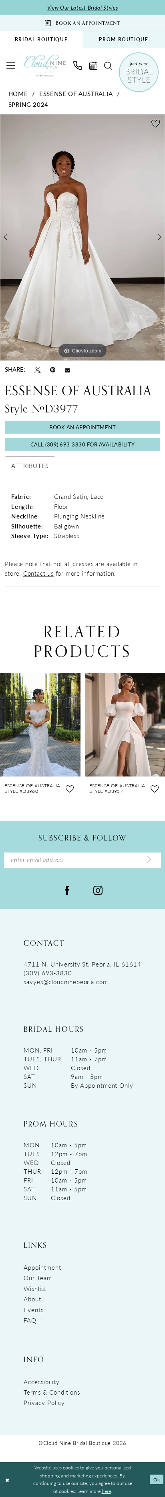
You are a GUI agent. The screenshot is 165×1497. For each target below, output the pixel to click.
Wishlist (35, 1288)
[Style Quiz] (139, 72)
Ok (156, 1479)
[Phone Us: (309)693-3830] (78, 65)
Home (18, 93)
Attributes (30, 465)
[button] (11, 65)
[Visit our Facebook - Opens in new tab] (67, 890)
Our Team (38, 1277)
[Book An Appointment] (93, 66)
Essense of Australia (76, 93)
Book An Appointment (82, 427)
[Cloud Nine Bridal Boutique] (45, 66)
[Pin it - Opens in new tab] (53, 370)
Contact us (38, 573)
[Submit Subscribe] (149, 860)
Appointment (42, 1267)
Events (34, 1309)
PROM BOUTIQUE (123, 39)
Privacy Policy (44, 1402)
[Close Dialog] (7, 1479)
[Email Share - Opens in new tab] (67, 369)
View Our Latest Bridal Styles (82, 7)
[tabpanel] (82, 237)
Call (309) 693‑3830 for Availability (82, 444)
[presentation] (40, 725)
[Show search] (108, 66)
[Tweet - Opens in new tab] (37, 370)
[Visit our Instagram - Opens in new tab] (98, 890)
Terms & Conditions (52, 1392)
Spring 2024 (28, 104)
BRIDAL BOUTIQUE (41, 39)
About (32, 1299)
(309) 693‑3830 (48, 973)
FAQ (30, 1320)
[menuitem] (41, 39)
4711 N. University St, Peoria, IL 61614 (82, 964)
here (106, 1491)
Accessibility (41, 1381)
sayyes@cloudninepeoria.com (66, 981)
